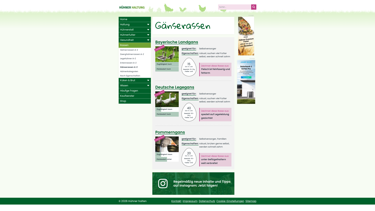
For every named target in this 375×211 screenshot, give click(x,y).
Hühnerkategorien (129, 71)
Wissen (124, 85)
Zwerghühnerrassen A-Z (132, 54)
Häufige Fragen (129, 90)
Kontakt (176, 201)
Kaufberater (127, 95)
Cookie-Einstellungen (230, 201)
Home (123, 19)
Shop (123, 101)
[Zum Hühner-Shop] (246, 36)
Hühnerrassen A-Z (129, 50)
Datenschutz (207, 201)
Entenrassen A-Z (128, 62)
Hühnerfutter (127, 34)
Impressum (190, 201)
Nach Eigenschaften (130, 75)
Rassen (124, 45)
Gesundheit (127, 40)
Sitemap (250, 201)
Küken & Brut (127, 80)
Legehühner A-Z (128, 58)
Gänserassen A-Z (129, 67)
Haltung (124, 24)
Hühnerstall (127, 29)
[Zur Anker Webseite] (246, 82)
